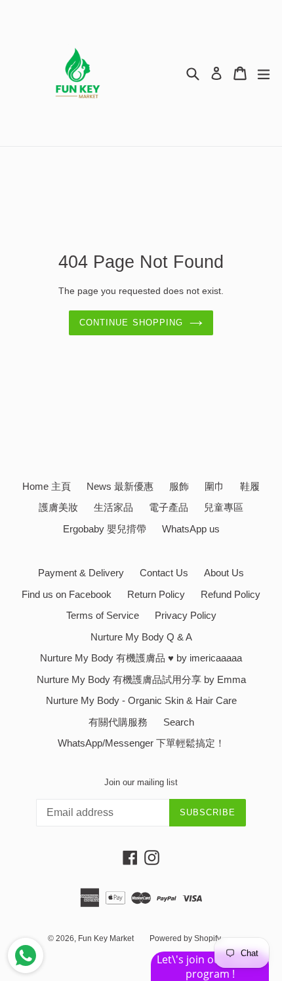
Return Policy (156, 594)
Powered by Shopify (185, 938)
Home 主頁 (46, 486)
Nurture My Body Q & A (141, 636)
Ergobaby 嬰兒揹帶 (104, 528)
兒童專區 (223, 507)
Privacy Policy (185, 615)
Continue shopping (131, 322)
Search (178, 722)
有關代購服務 (118, 722)
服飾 (179, 486)
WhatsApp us (191, 528)
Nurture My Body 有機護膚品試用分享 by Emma (141, 679)
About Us (224, 572)
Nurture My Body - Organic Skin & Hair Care (141, 700)
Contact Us (164, 572)
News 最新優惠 (120, 486)
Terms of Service (102, 615)
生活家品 (113, 507)
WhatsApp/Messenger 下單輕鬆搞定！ (141, 743)
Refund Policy (230, 594)
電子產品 (168, 507)
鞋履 (250, 486)
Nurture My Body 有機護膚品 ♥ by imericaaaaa (141, 657)
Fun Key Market (106, 938)
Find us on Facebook (66, 594)
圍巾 (214, 486)
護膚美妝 (58, 507)
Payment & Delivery (81, 572)
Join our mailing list (141, 782)
